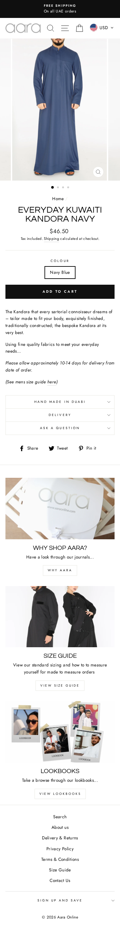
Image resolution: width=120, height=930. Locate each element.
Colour (60, 260)
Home (58, 198)
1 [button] (52, 187)
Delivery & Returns (60, 838)
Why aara (60, 570)
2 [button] (58, 188)
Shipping (51, 238)
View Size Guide (60, 685)
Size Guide (60, 870)
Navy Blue (60, 272)
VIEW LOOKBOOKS (60, 793)
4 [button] (68, 188)
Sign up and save (60, 900)
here (51, 382)
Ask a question (60, 428)
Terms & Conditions (60, 859)
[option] (60, 9)
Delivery (60, 414)
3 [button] (63, 188)
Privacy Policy (60, 848)
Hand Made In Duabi (60, 401)
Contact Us (60, 880)
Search (60, 816)
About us (60, 827)
